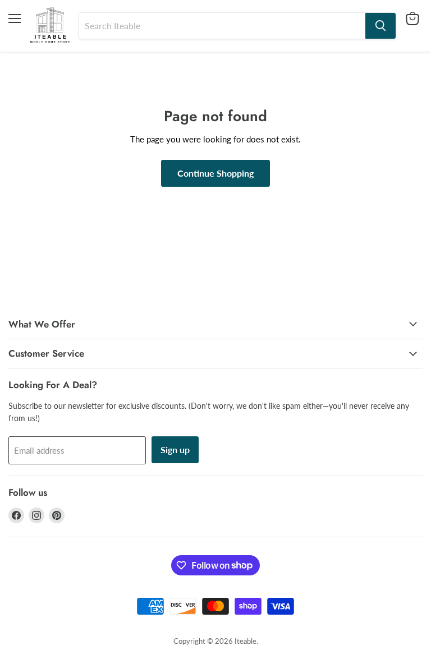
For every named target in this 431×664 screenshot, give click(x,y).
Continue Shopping (215, 173)
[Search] (380, 26)
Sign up (175, 449)
